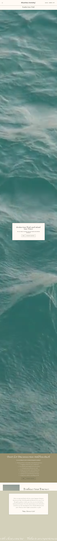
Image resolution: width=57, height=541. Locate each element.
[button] (2, 3)
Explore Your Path (28, 7)
